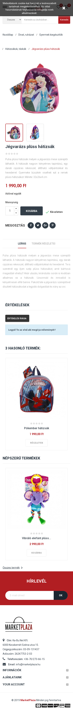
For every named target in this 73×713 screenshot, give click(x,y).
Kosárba (31, 211)
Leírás (22, 243)
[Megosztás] (31, 225)
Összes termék (13, 568)
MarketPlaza (28, 700)
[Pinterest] (52, 225)
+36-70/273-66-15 (34, 659)
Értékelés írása (16, 318)
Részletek (36, 443)
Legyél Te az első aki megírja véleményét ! (32, 329)
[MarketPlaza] (36, 626)
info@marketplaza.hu (28, 664)
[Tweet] (38, 225)
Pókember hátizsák (36, 428)
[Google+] (45, 225)
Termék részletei (43, 243)
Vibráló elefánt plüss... (36, 538)
